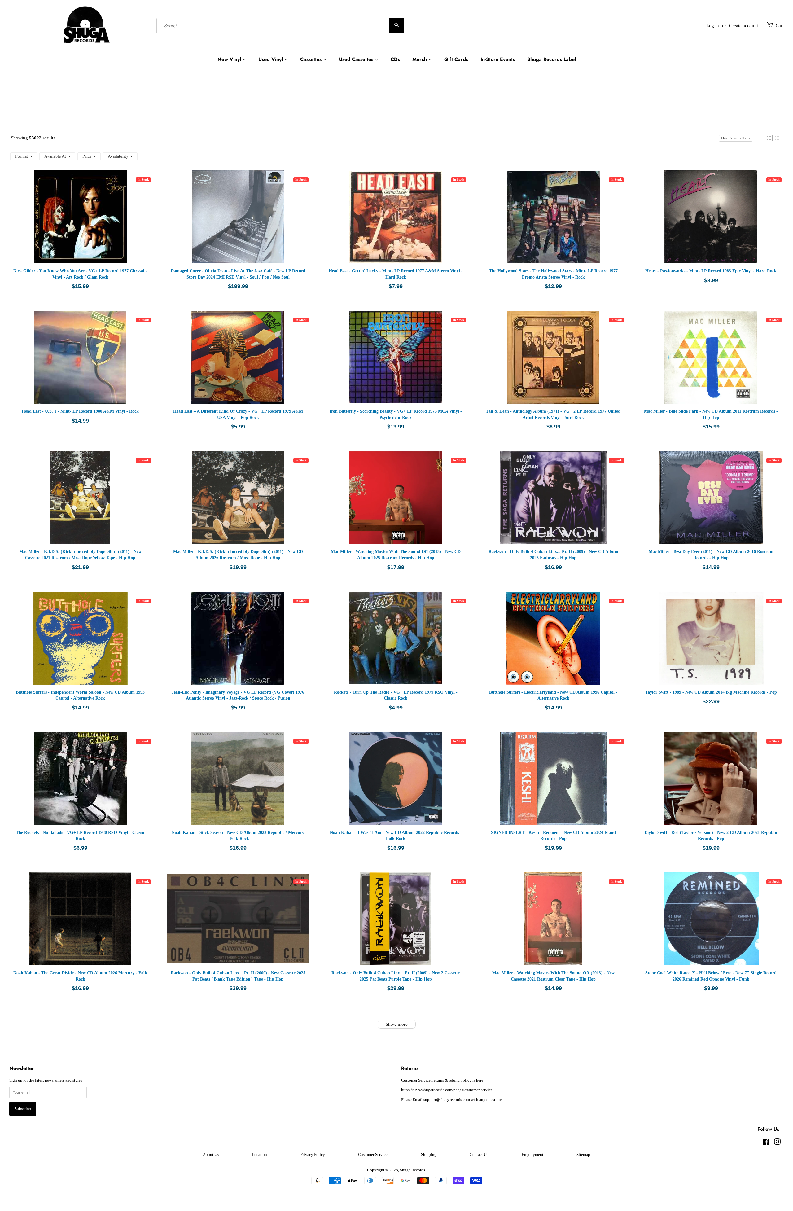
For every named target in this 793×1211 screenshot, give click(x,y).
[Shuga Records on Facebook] (765, 1143)
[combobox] (280, 25)
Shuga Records (412, 1170)
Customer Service (373, 1154)
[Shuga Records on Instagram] (777, 1143)
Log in (712, 25)
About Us (211, 1154)
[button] (769, 138)
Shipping (428, 1154)
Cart (780, 25)
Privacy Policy (312, 1154)
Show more (397, 1024)
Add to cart (90, 223)
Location (259, 1154)
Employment (532, 1154)
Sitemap (583, 1154)
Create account (743, 25)
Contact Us (479, 1154)
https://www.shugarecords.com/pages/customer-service (447, 1090)
